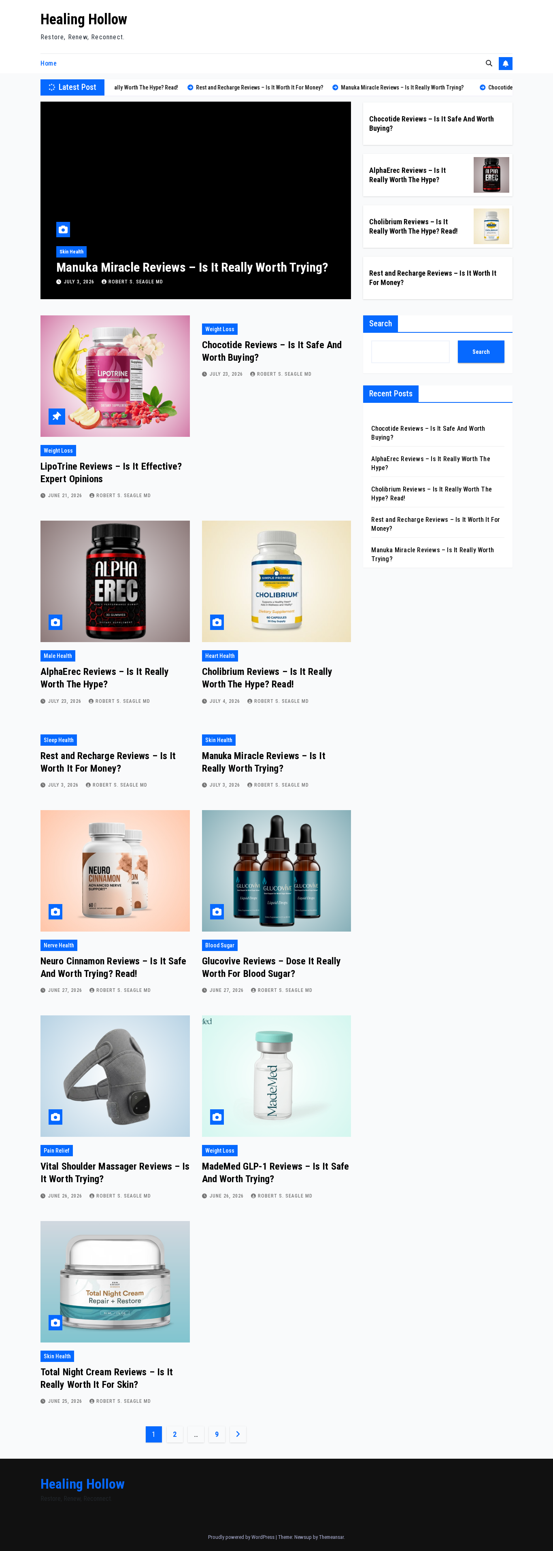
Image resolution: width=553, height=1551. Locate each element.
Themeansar (331, 1537)
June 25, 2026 (66, 1401)
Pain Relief (57, 1150)
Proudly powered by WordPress (242, 1537)
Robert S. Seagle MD (135, 282)
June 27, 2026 (66, 990)
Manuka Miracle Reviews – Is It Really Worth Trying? (192, 267)
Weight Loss (58, 450)
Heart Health (220, 656)
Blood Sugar (219, 945)
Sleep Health (59, 740)
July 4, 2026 (226, 701)
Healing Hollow (83, 19)
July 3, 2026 (80, 282)
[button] (489, 63)
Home (48, 63)
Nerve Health (59, 945)
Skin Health (71, 252)
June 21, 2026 (66, 495)
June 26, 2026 (66, 1196)
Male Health (58, 656)
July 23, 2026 (227, 374)
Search (380, 323)
